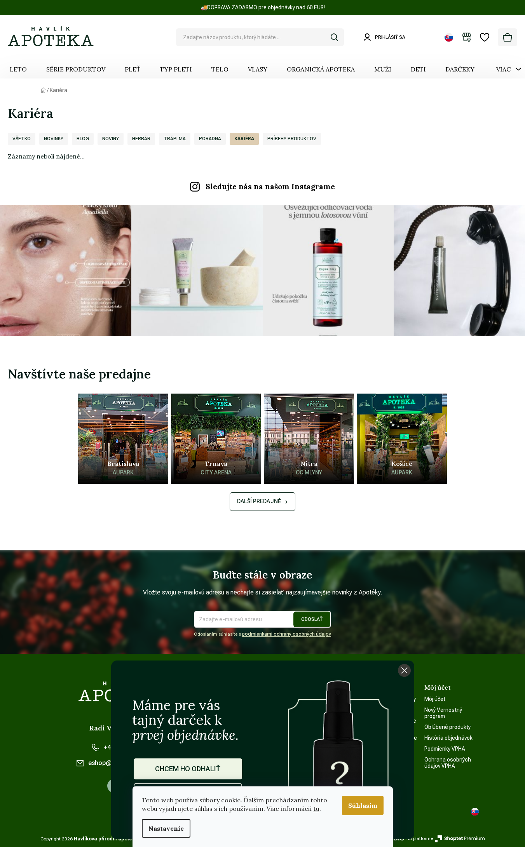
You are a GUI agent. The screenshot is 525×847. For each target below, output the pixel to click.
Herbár (141, 138)
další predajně (259, 501)
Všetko (21, 138)
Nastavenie (166, 828)
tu (316, 808)
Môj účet (434, 699)
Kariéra (244, 138)
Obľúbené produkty (447, 727)
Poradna (210, 138)
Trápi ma (175, 138)
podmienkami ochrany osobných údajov (286, 634)
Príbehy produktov (291, 138)
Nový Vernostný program (443, 713)
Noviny (110, 138)
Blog (83, 138)
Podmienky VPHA (444, 749)
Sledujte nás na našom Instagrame (270, 186)
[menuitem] (18, 69)
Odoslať (312, 619)
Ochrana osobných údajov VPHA (447, 762)
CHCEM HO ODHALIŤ (187, 769)
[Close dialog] (404, 670)
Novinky (53, 138)
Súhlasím (362, 805)
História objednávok (448, 738)
